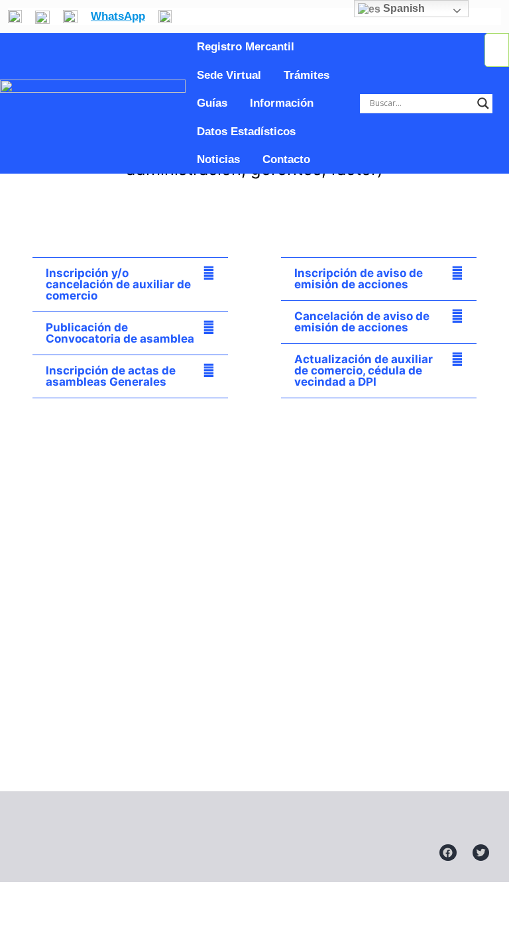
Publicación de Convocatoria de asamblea (120, 333)
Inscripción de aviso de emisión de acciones (358, 278)
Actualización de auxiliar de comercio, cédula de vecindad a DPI (363, 370)
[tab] (130, 284)
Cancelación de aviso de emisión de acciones (361, 321)
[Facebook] (448, 853)
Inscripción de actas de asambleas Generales (111, 376)
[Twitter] (481, 853)
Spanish (402, 8)
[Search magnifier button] (483, 103)
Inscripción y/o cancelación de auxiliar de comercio (118, 284)
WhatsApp (118, 16)
